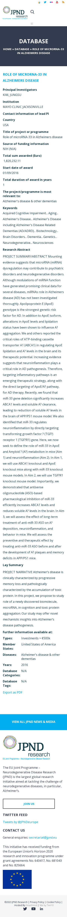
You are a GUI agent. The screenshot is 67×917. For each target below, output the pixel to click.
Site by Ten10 (46, 905)
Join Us (28, 804)
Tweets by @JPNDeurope (20, 822)
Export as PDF (12, 692)
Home (7, 49)
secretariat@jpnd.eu (43, 837)
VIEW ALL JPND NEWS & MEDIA (33, 722)
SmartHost (31, 905)
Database (22, 49)
